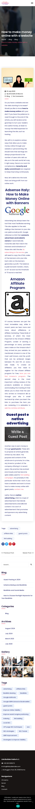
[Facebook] (3, 544)
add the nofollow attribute (15, 408)
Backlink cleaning (9, 693)
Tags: (3, 528)
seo (28, 727)
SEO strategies (8, 731)
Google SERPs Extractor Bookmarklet (16, 702)
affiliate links (8, 533)
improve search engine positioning (15, 714)
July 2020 (8, 644)
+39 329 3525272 (9, 763)
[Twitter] (6, 544)
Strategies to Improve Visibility (14, 740)
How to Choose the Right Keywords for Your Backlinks (16, 597)
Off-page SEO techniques (12, 727)
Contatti (4, 789)
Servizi (3, 783)
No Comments (18, 96)
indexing (6, 718)
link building (8, 538)
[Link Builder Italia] (5, 3)
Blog (10, 39)
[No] (33, 802)
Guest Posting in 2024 (12, 580)
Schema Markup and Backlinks (15, 585)
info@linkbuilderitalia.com (11, 766)
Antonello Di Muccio (16, 94)
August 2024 (10, 628)
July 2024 (9, 634)
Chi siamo (4, 780)
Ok (18, 806)
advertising (14, 528)
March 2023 (9, 639)
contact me (18, 489)
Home (3, 39)
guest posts (23, 533)
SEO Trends (23, 731)
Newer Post (27, 553)
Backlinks (23, 693)
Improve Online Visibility (11, 710)
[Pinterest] (13, 544)
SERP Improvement (10, 735)
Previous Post (8, 553)
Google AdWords (9, 697)
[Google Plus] (10, 544)
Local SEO (6, 723)
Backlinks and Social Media (14, 590)
